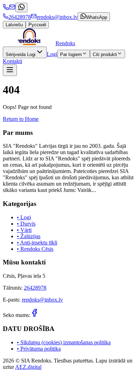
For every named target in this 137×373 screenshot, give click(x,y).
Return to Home (21, 119)
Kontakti (12, 61)
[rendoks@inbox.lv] (12, 8)
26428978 (35, 288)
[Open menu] (10, 70)
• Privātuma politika (39, 349)
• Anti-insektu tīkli (37, 243)
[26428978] (6, 8)
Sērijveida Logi (20, 54)
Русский (37, 24)
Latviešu (14, 24)
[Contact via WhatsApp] (21, 7)
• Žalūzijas (28, 236)
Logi (52, 54)
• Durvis (26, 224)
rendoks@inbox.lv (42, 300)
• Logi (24, 217)
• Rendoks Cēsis (35, 249)
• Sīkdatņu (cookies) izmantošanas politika (64, 342)
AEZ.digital (28, 367)
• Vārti (24, 230)
